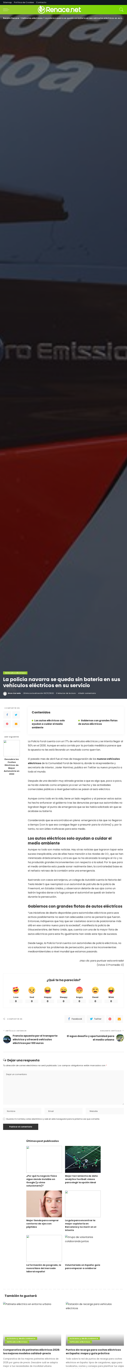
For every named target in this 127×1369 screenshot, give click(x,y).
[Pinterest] (7, 724)
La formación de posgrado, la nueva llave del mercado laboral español (43, 1268)
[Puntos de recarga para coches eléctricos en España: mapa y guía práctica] (95, 1324)
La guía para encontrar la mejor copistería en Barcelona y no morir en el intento (80, 1225)
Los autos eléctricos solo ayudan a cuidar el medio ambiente (48, 724)
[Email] (16, 724)
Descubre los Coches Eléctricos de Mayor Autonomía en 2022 (11, 766)
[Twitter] (16, 715)
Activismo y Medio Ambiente (21, 1338)
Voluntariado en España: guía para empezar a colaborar (82, 1266)
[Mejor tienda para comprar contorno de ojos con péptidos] (44, 1204)
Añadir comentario (87, 693)
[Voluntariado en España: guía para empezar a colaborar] (83, 1248)
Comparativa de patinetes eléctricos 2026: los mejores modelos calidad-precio (31, 1351)
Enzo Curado (14, 693)
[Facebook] (7, 715)
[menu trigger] (7, 9)
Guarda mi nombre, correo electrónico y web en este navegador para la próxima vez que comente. (53, 1119)
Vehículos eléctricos (15, 673)
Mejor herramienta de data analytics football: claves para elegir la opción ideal (81, 1179)
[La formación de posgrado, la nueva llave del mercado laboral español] (44, 1248)
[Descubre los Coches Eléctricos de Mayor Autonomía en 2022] (12, 748)
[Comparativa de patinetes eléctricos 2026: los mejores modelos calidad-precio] (32, 1324)
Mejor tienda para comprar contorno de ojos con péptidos (42, 1223)
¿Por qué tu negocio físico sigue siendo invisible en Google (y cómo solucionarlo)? (41, 1180)
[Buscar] (120, 9)
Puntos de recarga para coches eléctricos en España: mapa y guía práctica (93, 1351)
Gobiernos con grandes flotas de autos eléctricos (98, 722)
